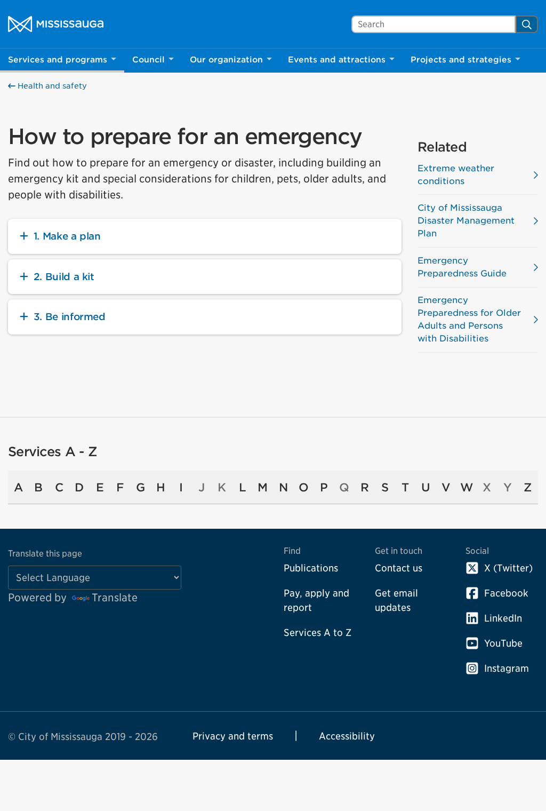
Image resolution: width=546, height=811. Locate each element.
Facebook (506, 593)
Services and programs (57, 60)
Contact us (398, 568)
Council (148, 60)
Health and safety (51, 86)
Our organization (226, 60)
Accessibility (347, 736)
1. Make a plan (67, 236)
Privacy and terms (232, 736)
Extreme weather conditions (455, 174)
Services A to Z (317, 632)
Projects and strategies (461, 60)
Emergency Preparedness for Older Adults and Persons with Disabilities (469, 319)
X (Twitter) (508, 568)
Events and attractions (337, 60)
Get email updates (396, 600)
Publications (311, 568)
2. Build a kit (64, 276)
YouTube (503, 643)
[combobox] (433, 24)
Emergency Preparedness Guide (462, 267)
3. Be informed (70, 316)
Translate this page (45, 553)
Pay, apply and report (316, 600)
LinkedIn (503, 618)
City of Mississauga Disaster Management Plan (466, 220)
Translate (115, 597)
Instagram (506, 668)
